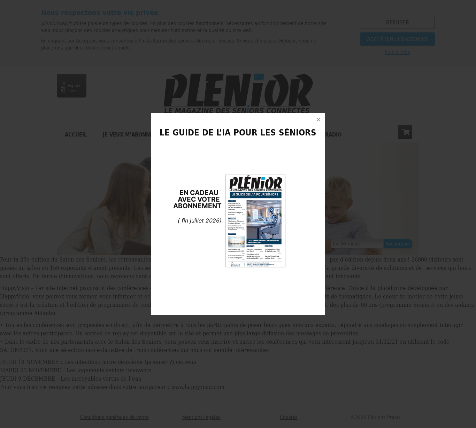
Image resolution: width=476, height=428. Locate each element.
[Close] (318, 120)
